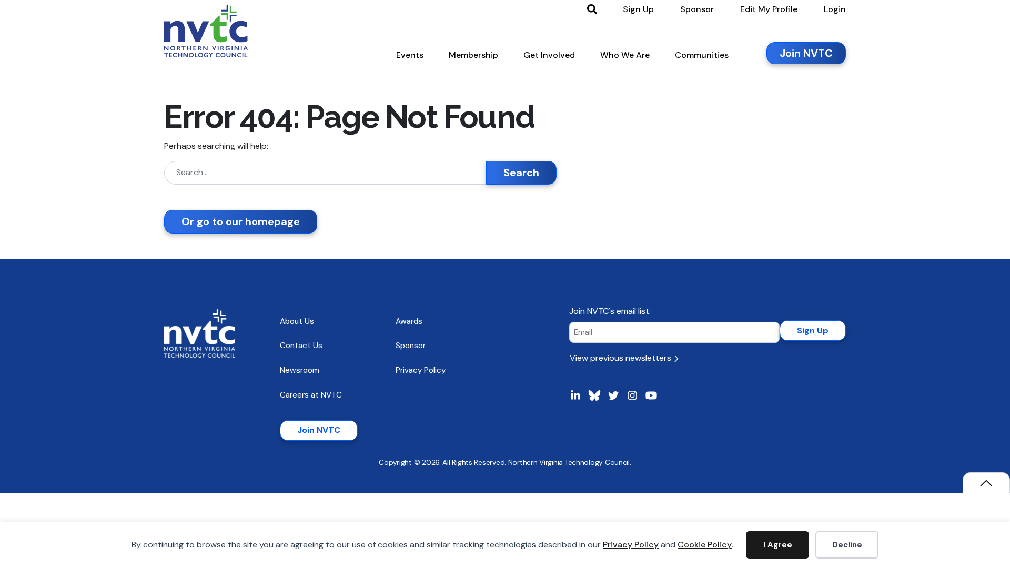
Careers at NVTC (311, 395)
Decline (847, 545)
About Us (297, 321)
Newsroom (299, 370)
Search (521, 172)
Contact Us (301, 345)
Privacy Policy (631, 544)
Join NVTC (318, 429)
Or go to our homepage (240, 221)
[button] (410, 57)
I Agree (777, 545)
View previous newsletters (621, 357)
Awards (409, 321)
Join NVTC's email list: (610, 311)
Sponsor (411, 345)
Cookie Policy (705, 544)
